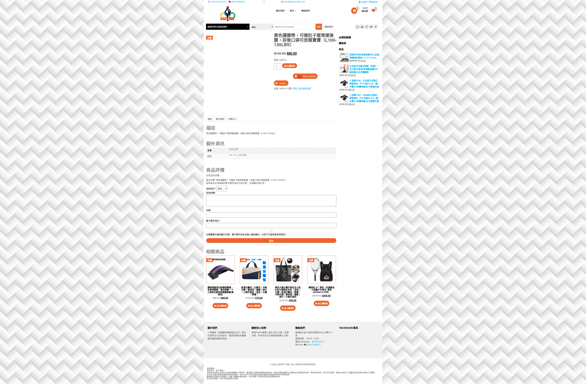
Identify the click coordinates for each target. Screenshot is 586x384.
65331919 (319, 341)
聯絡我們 (305, 10)
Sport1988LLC (238, 1)
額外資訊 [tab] (220, 118)
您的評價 (211, 192)
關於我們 (280, 10)
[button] (228, 27)
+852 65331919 (218, 1)
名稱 (209, 210)
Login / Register (369, 1)
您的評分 (211, 188)
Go (318, 26)
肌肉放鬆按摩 (304, 88)
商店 (292, 10)
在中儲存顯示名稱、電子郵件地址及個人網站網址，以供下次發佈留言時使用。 (246, 234)
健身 (295, 88)
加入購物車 (289, 65)
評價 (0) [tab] (232, 118)
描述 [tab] (210, 118)
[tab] (228, 27)
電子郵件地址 (213, 220)
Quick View (221, 261)
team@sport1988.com (294, 1)
